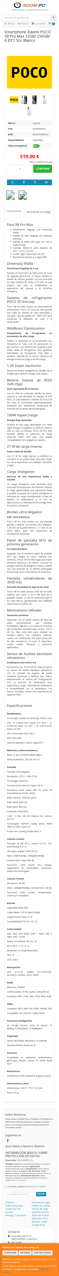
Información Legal (41, 1202)
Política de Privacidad (18, 1180)
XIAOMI (36, 123)
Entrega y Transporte (15, 1215)
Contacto (39, 23)
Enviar (41, 1194)
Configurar (10, 1252)
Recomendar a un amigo (39, 211)
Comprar (42, 168)
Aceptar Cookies (42, 1252)
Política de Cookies (41, 1205)
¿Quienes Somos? (40, 1212)
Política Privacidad (14, 1205)
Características (14, 210)
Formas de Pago (40, 1208)
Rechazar (25, 1252)
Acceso (24, 23)
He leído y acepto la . (27, 1186)
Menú (10, 23)
